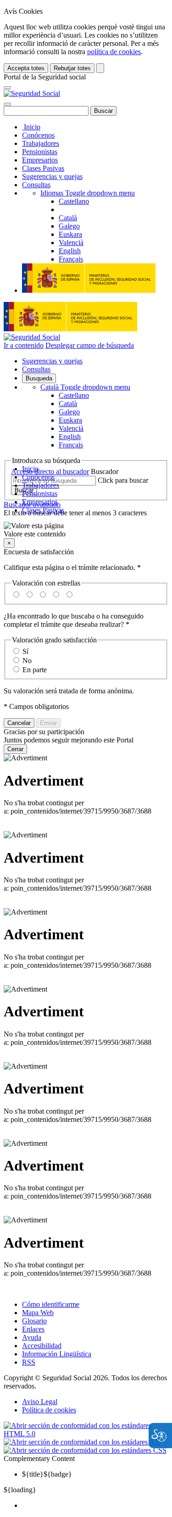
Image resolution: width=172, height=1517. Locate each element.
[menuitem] (95, 1505)
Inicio (31, 127)
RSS (28, 1362)
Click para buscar (123, 480)
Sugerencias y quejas (52, 176)
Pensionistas (39, 152)
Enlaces (33, 1329)
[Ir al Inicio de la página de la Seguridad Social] (32, 93)
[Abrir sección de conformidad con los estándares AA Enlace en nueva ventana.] (82, 1442)
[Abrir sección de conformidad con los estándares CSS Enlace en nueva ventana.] (85, 1450)
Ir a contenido (24, 345)
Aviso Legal (39, 1401)
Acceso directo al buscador (50, 471)
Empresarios (40, 160)
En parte (34, 670)
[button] (86, 530)
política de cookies (114, 52)
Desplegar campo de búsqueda (89, 345)
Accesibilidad (41, 1346)
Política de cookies (49, 1410)
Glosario (34, 1321)
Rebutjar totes (72, 68)
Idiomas (87, 193)
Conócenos (38, 135)
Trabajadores (40, 143)
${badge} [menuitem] (47, 1474)
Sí (25, 651)
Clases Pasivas (43, 168)
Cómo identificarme (50, 1304)
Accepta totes (25, 68)
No (27, 660)
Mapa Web (38, 1312)
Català (85, 387)
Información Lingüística (56, 1354)
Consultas (36, 185)
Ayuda (31, 1337)
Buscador (104, 471)
